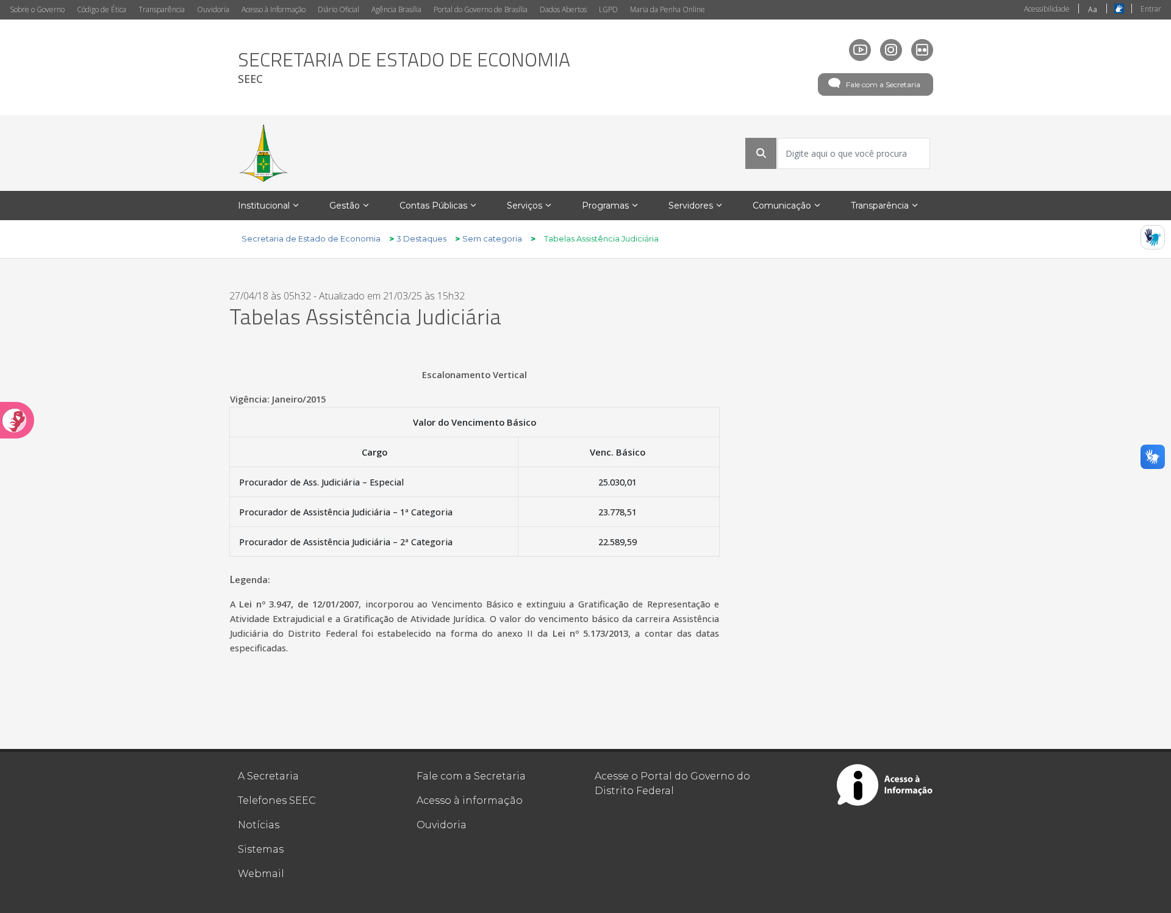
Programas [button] (605, 205)
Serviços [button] (524, 205)
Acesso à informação (470, 800)
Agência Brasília (396, 9)
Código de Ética (101, 9)
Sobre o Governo (37, 9)
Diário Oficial (338, 9)
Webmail (261, 873)
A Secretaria (268, 776)
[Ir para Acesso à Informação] (885, 785)
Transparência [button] (880, 205)
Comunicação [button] (782, 205)
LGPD (608, 9)
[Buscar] (761, 153)
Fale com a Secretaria (883, 84)
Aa (1092, 9)
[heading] (404, 67)
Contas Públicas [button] (433, 205)
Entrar (1151, 9)
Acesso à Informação (274, 9)
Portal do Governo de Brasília (481, 9)
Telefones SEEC (277, 800)
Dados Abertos (563, 9)
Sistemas (261, 849)
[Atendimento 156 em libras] (1153, 237)
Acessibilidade (1047, 9)
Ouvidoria (213, 9)
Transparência (161, 9)
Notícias (258, 825)
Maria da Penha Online (667, 9)
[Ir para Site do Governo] (263, 153)
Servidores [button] (690, 205)
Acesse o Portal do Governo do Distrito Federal (672, 783)
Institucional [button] (264, 205)
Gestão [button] (344, 205)
